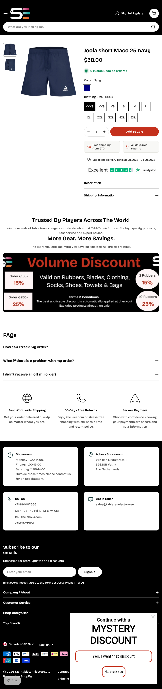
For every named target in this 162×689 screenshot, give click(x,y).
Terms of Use (53, 582)
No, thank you (114, 671)
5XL (133, 117)
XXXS (90, 106)
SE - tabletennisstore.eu (32, 671)
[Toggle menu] (5, 13)
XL (88, 117)
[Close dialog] (153, 616)
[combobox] (81, 27)
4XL (122, 117)
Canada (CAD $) (20, 644)
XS (113, 106)
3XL (111, 117)
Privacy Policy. (74, 582)
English (44, 645)
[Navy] (87, 88)
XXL (100, 117)
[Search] (153, 26)
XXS (102, 106)
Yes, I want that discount (113, 656)
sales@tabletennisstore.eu (115, 504)
